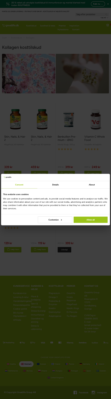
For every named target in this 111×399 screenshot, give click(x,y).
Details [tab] (55, 185)
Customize (53, 219)
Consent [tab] (19, 185)
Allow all (90, 219)
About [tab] (92, 185)
